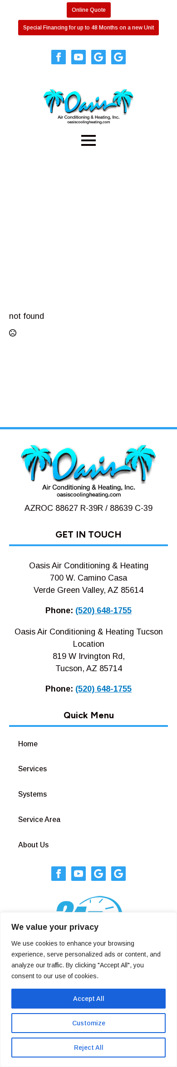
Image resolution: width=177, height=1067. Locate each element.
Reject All (88, 1047)
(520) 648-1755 (103, 610)
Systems (32, 794)
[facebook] (58, 57)
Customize (88, 1023)
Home (28, 744)
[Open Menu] (88, 140)
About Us (33, 845)
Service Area (39, 819)
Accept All (88, 998)
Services (32, 769)
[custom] (98, 57)
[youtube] (78, 57)
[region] (88, 989)
